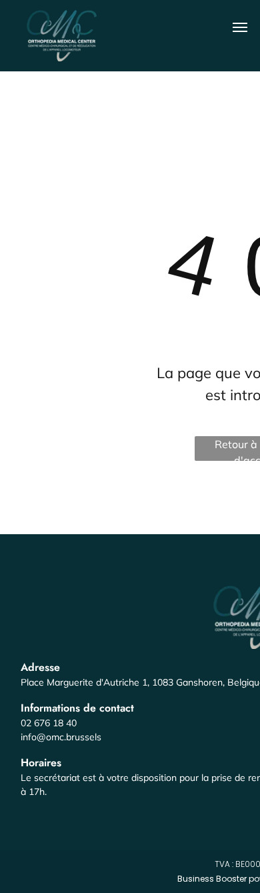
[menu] (240, 27)
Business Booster (212, 878)
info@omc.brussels (61, 737)
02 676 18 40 (49, 723)
